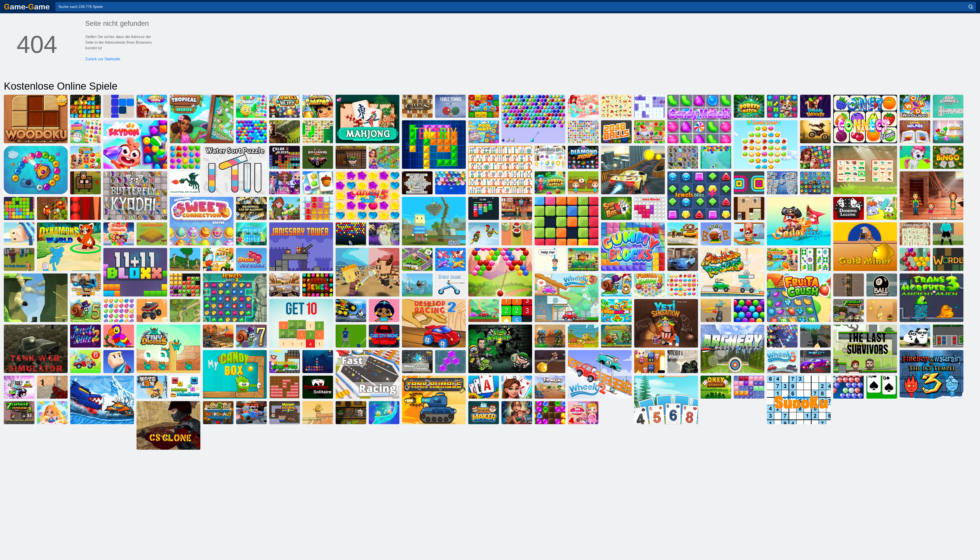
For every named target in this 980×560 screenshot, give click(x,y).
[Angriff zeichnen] (251, 259)
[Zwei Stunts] (633, 170)
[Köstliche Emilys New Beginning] (516, 208)
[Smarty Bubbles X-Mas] (749, 310)
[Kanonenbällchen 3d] (716, 310)
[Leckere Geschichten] (85, 157)
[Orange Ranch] (583, 182)
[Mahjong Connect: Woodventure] (865, 170)
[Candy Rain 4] (52, 412)
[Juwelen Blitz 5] (284, 106)
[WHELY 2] (600, 374)
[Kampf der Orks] (583, 259)
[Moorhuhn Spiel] (483, 233)
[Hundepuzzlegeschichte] (782, 106)
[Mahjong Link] (500, 170)
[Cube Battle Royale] (85, 284)
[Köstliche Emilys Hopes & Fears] (516, 412)
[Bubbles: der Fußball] (351, 336)
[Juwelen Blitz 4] (699, 195)
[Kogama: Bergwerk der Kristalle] (417, 361)
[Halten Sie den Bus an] (616, 208)
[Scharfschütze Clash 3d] (218, 336)
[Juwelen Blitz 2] (85, 336)
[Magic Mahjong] (384, 233)
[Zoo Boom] (483, 106)
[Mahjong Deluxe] (417, 182)
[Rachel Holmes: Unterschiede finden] (915, 131)
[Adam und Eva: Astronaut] (218, 412)
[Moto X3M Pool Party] (152, 387)
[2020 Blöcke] (649, 208)
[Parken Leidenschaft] (948, 336)
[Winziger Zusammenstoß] (367, 272)
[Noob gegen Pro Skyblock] (284, 361)
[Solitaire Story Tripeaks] (666, 400)
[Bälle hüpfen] (351, 233)
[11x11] (19, 208)
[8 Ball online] (881, 284)
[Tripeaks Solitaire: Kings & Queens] (516, 387)
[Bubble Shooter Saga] (915, 259)
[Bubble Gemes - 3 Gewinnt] (915, 157)
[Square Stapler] (749, 182)
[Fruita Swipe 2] (649, 284)
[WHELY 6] (85, 361)
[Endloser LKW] (152, 310)
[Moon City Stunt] (815, 361)
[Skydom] (135, 144)
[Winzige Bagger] (168, 349)
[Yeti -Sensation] (666, 323)
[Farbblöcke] (284, 157)
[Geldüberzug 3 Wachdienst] (284, 412)
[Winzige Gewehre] (848, 284)
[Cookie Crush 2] (682, 284)
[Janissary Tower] (301, 246)
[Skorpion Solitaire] (317, 387)
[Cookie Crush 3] (766, 144)
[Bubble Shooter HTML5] (533, 119)
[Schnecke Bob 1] (716, 233)
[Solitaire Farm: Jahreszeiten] (483, 387)
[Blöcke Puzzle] (284, 387)
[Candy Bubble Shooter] (583, 106)
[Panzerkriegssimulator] (36, 349)
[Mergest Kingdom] (152, 106)
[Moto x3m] (815, 131)
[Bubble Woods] (815, 106)
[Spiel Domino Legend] (848, 208)
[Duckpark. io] (616, 310)
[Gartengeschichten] (649, 131)
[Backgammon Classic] (85, 208)
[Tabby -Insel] (284, 208)
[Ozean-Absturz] (317, 361)
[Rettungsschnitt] (550, 259)
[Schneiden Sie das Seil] (881, 310)
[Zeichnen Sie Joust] (450, 284)
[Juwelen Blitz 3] (235, 297)
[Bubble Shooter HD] (848, 387)
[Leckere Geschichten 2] (782, 259)
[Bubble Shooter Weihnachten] (782, 336)
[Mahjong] (367, 119)
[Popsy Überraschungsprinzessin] (384, 310)
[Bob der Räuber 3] (351, 412)
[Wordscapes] (915, 106)
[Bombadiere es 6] (649, 361)
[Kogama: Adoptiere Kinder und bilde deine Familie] (682, 233)
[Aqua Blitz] (251, 233)
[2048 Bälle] (616, 131)
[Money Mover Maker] (483, 412)
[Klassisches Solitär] (881, 387)
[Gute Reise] (815, 157)
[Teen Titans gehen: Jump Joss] (19, 387)
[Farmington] (152, 233)
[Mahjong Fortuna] (782, 182)
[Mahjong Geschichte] (815, 259)
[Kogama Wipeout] (118, 361)
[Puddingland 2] (317, 208)
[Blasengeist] (500, 272)
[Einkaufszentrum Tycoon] (417, 259)
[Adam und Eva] (583, 336)
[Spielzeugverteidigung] (185, 310)
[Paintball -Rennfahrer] (732, 272)
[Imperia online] (284, 131)
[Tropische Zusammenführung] (202, 119)
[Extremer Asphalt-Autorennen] (682, 259)
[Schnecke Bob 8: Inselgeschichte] (616, 336)
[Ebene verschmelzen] (450, 259)
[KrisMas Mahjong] (616, 106)
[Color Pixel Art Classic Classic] (185, 182)
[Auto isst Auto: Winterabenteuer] (102, 400)
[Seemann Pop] (799, 221)
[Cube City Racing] (384, 336)
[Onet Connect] (865, 119)
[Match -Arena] (185, 157)
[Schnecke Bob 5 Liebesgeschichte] (85, 310)
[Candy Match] (699, 119)
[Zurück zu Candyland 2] (550, 412)
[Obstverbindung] (583, 131)
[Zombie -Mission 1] (848, 310)
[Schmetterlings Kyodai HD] (135, 195)
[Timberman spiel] (85, 182)
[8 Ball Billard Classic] (317, 157)
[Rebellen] (682, 361)
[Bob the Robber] (351, 157)
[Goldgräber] (865, 246)
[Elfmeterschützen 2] (948, 233)
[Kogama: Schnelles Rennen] (367, 374)
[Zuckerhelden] (85, 131)
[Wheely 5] (566, 297)
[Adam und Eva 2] (317, 412)
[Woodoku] (36, 119)
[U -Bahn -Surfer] (317, 106)
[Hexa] (450, 361)
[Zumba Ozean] (36, 170)
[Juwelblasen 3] (118, 310)
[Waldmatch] (749, 106)
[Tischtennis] (450, 106)
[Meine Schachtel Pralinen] (235, 374)
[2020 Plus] (566, 221)
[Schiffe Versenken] (649, 106)
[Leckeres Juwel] (317, 284)
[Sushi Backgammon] (516, 233)
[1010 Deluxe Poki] (749, 387)
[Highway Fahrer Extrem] (284, 284)
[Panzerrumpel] (434, 400)
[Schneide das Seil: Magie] (384, 412)
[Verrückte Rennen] (417, 284)
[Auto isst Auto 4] (351, 310)
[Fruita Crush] (799, 297)
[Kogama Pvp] (36, 297)
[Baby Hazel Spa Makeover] (583, 412)
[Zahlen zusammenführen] (185, 387)
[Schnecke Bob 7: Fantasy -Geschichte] (251, 336)
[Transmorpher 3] (931, 297)
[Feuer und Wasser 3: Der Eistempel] (931, 374)
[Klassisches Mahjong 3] (915, 233)
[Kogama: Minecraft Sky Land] (434, 221)
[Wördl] (948, 259)
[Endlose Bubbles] (450, 182)
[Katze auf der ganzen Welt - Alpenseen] (749, 233)
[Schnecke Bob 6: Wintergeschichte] (616, 284)
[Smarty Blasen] (251, 131)
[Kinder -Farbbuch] (118, 336)
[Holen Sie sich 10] (301, 323)
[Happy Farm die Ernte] (317, 182)
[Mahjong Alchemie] (251, 208)
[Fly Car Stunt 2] (251, 412)
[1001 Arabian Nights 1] (815, 182)
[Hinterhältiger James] (749, 208)
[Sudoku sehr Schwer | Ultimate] (799, 400)
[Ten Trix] (434, 144)
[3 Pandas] (915, 336)
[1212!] (118, 106)
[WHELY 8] (483, 310)
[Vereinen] (516, 310)
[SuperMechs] (550, 336)
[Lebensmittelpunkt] (218, 259)
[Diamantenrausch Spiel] (583, 157)
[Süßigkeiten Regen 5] (367, 195)
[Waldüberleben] (815, 336)
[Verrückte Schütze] (52, 387)
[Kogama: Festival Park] (19, 233)
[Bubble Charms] (716, 157)
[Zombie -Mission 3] (19, 412)
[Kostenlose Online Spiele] (27, 6)
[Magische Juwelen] (118, 233)
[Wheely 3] (782, 361)
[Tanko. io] (550, 387)
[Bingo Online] (948, 157)
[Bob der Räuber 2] (500, 349)
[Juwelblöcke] (185, 284)
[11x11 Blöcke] (135, 272)
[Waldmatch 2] (550, 182)
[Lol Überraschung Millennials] (284, 182)
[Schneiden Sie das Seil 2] (881, 208)
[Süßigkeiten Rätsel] (251, 106)
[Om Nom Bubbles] (948, 131)
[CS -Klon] (168, 425)
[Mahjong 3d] (550, 157)
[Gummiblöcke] (633, 246)
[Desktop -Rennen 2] (434, 323)
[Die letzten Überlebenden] (865, 349)
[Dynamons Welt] (69, 246)
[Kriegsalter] (185, 259)
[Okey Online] (716, 387)
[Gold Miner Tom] (550, 361)
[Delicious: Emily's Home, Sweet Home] (931, 195)
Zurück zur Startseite (102, 59)
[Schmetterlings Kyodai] (682, 157)
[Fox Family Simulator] (19, 259)
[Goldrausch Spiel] (85, 106)
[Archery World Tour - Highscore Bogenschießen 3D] (732, 349)
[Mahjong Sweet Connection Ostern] (202, 221)
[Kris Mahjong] (317, 131)
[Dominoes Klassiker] (948, 106)
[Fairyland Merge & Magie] (384, 157)
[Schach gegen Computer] (417, 106)
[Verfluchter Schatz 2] (52, 208)
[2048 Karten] (483, 208)
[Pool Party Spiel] (483, 131)
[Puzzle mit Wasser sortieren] (235, 170)
